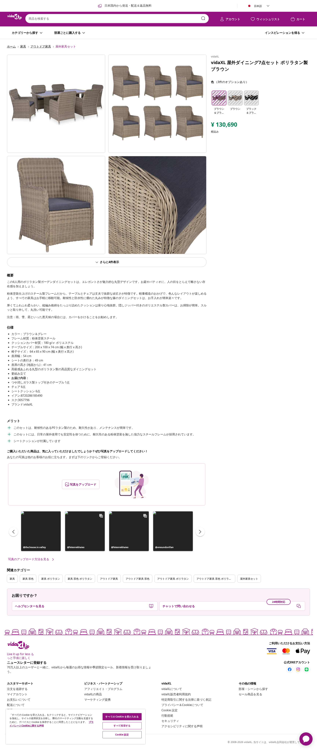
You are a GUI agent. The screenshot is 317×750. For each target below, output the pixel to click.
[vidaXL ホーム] (14, 16)
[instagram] (298, 669)
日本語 (258, 6)
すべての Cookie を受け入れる (122, 716)
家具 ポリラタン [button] (50, 578)
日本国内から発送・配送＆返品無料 (128, 5)
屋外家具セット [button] (249, 578)
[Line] (306, 669)
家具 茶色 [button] (28, 578)
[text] (224, 125)
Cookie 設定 (169, 710)
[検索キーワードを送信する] (203, 18)
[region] (75, 726)
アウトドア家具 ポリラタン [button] (173, 578)
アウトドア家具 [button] (109, 578)
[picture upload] (131, 484)
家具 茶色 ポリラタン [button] (80, 578)
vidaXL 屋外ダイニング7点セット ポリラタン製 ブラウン (259, 65)
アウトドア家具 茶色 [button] (138, 578)
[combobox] (117, 18)
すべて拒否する (122, 725)
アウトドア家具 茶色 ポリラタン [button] (215, 578)
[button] (41, 531)
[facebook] (290, 669)
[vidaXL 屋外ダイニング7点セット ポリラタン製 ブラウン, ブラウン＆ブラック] (56, 104)
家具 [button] (12, 578)
